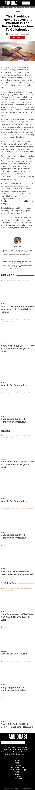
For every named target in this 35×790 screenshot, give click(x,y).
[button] (32, 3)
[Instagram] (17, 783)
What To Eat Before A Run (17, 269)
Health (17, 12)
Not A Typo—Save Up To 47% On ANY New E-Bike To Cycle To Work (17, 266)
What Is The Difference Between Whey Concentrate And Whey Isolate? (17, 262)
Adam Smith (15, 34)
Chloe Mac (29, 102)
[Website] (17, 257)
